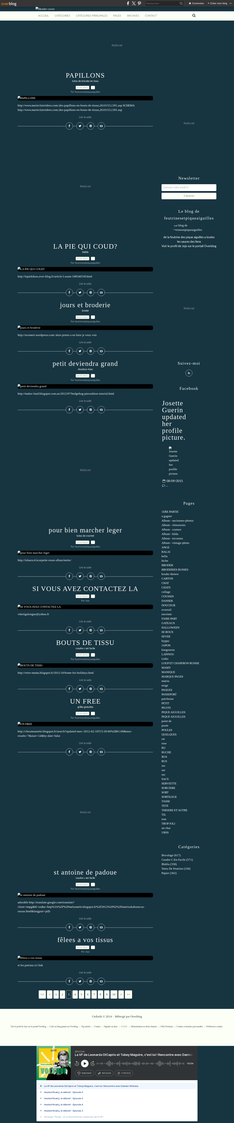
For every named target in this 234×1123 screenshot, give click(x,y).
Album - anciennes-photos (178, 520)
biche (165, 560)
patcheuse (168, 698)
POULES (167, 730)
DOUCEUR (168, 605)
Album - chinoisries (174, 525)
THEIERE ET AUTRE (174, 810)
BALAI (166, 551)
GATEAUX (168, 623)
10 (113, 994)
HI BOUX (167, 632)
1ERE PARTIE (170, 511)
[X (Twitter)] (134, 3)
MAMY (166, 667)
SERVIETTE (169, 783)
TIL (164, 814)
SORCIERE (168, 788)
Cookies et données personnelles (189, 1026)
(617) (171, 855)
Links (165, 658)
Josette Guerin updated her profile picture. (174, 420)
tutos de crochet (85, 536)
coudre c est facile (85, 648)
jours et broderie (85, 305)
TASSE (166, 801)
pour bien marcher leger (85, 530)
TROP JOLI (168, 823)
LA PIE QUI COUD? (85, 246)
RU (163, 747)
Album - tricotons (172, 538)
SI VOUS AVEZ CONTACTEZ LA (85, 589)
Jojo (184, 246)
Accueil (43, 16)
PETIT (165, 703)
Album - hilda (170, 534)
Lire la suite (85, 117)
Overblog (136, 1016)
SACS (165, 779)
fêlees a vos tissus (85, 940)
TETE (165, 805)
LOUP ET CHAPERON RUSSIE (180, 663)
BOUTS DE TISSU (85, 642)
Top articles (86, 1026)
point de (166, 721)
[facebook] (128, 3)
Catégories (62, 16)
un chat (166, 828)
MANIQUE (168, 672)
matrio (165, 681)
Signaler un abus (111, 1026)
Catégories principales (91, 16)
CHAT (165, 583)
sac (163, 765)
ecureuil (166, 609)
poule (165, 725)
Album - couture (171, 529)
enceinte (167, 614)
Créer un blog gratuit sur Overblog (64, 1026)
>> (128, 994)
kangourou (168, 649)
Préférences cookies (214, 1026)
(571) (177, 859)
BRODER (167, 565)
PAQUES (167, 690)
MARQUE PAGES (172, 676)
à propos (126, 1073)
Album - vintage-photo (175, 543)
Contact (151, 16)
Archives (133, 16)
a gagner (167, 516)
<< (42, 994)
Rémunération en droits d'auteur (144, 1026)
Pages (117, 16)
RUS (164, 756)
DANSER (167, 600)
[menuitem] (43, 16)
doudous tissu (85, 369)
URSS (165, 832)
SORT (165, 792)
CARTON (167, 578)
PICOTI (166, 707)
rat (163, 739)
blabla (85, 252)
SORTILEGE (169, 796)
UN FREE (85, 701)
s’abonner (86, 1073)
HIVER (166, 636)
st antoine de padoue (85, 872)
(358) (169, 864)
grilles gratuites (85, 707)
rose (164, 743)
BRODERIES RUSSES (175, 569)
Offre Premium (167, 1026)
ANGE (165, 547)
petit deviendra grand (85, 363)
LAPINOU (168, 654)
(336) (176, 868)
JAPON (166, 645)
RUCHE (166, 752)
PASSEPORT (169, 694)
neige (165, 685)
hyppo (165, 641)
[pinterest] (139, 3)
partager (106, 1073)
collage (166, 592)
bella (165, 556)
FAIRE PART (169, 618)
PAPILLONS (85, 75)
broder (85, 311)
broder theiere (170, 574)
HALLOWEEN (170, 627)
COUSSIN (168, 596)
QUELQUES (169, 734)
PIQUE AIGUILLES (173, 712)
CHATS (166, 587)
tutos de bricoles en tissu (85, 81)
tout (164, 819)
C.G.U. (125, 1026)
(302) (169, 873)
